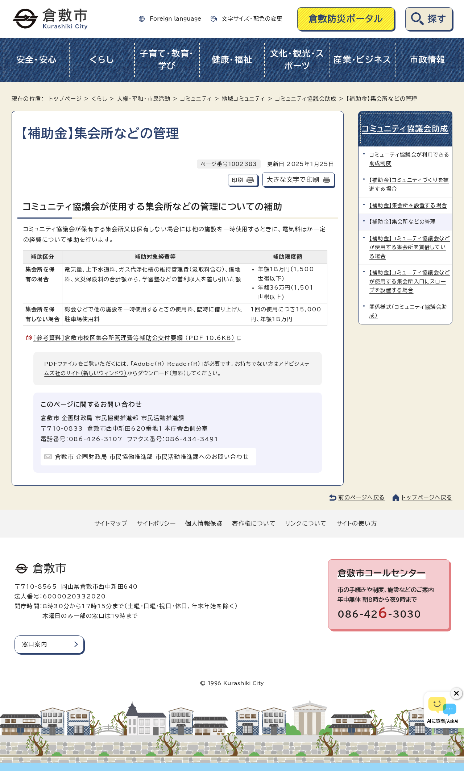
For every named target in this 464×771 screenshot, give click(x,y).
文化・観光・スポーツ (297, 59)
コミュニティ (196, 98)
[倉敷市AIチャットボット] (442, 709)
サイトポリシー (156, 523)
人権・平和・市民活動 (144, 98)
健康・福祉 (232, 59)
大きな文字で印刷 (292, 180)
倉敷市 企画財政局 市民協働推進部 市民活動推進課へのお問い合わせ (152, 457)
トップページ (65, 98)
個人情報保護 (204, 523)
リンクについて (306, 523)
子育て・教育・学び (167, 59)
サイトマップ (111, 523)
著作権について (254, 523)
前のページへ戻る (361, 497)
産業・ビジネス (362, 59)
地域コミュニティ (244, 98)
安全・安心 (36, 59)
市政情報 (428, 59)
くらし (102, 59)
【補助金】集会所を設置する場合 (408, 205)
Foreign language (175, 18)
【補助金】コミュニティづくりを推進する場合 (409, 184)
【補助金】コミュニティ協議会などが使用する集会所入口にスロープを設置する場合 (409, 281)
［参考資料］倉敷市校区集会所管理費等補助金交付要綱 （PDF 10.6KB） (134, 338)
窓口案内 (34, 644)
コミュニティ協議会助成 (305, 98)
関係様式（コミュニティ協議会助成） (408, 311)
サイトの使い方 (356, 523)
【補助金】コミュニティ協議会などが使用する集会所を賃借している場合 (409, 247)
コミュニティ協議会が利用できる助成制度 (409, 159)
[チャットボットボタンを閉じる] (456, 693)
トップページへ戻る (427, 497)
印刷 (237, 180)
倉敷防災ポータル (346, 18)
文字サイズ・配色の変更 (251, 18)
